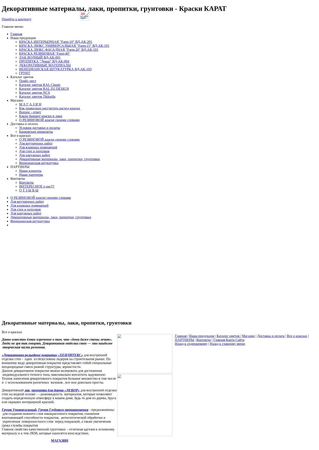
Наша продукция (201, 336)
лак (27, 390)
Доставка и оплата (270, 336)
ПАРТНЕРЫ (184, 340)
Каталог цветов (228, 336)
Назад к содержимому (191, 344)
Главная (181, 336)
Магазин (248, 336)
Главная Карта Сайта (228, 340)
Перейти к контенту (16, 19)
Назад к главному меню (227, 344)
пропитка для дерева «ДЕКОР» (55, 390)
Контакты (203, 340)
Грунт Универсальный (19, 410)
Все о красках (297, 336)
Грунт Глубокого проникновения (63, 410)
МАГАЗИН (59, 440)
